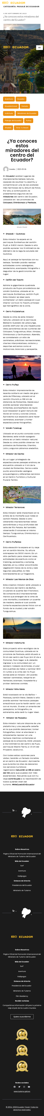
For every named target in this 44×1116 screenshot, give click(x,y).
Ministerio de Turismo (22, 890)
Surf (22, 865)
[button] (29, 3)
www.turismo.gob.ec (22, 1091)
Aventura (22, 871)
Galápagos (22, 876)
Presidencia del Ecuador (22, 885)
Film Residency (22, 996)
